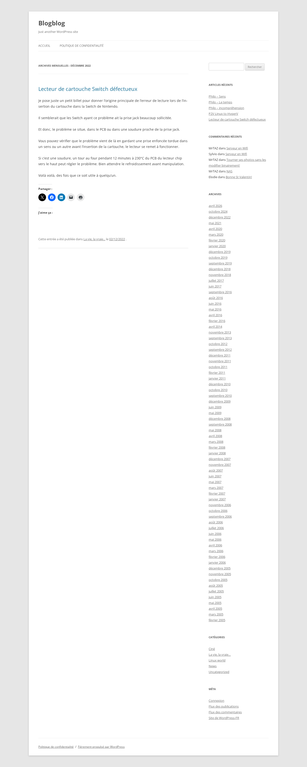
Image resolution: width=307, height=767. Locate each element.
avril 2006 (215, 545)
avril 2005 (215, 608)
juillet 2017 (216, 280)
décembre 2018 (219, 269)
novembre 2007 (220, 465)
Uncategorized (219, 672)
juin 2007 (215, 476)
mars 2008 (216, 441)
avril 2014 (215, 326)
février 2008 (217, 447)
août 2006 (216, 522)
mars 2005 (216, 614)
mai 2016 (215, 309)
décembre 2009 (219, 401)
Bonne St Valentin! (239, 177)
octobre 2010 (218, 390)
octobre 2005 (218, 580)
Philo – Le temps (220, 102)
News (213, 666)
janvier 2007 (217, 499)
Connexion (216, 700)
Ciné (212, 649)
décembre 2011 (219, 355)
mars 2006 (216, 551)
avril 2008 (215, 436)
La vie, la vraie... (94, 239)
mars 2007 (216, 488)
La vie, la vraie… (220, 654)
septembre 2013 (220, 338)
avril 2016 (215, 315)
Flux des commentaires (225, 712)
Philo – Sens (217, 96)
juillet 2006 (216, 528)
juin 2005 (215, 597)
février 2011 (217, 372)
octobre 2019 (218, 257)
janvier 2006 (217, 562)
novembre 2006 (220, 505)
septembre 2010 (220, 395)
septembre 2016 (220, 292)
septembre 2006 (220, 516)
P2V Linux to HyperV (223, 113)
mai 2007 (215, 482)
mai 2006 (215, 539)
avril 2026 (215, 206)
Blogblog (51, 23)
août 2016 (216, 298)
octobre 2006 (218, 511)
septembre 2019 (220, 263)
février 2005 (217, 620)
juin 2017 (215, 286)
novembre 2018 (220, 275)
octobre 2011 (218, 367)
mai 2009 (215, 413)
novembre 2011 (220, 361)
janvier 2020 (217, 246)
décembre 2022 (219, 217)
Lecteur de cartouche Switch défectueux (87, 88)
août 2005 (216, 585)
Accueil (44, 46)
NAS (229, 171)
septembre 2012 (220, 349)
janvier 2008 (217, 453)
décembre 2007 (219, 459)
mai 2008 (215, 430)
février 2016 (217, 321)
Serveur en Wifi (237, 148)
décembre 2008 (219, 418)
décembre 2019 (219, 252)
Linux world (217, 660)
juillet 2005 (216, 591)
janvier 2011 (217, 378)
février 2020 (217, 240)
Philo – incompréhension (226, 108)
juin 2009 (215, 407)
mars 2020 (216, 234)
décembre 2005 (219, 568)
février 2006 (217, 557)
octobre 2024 (218, 211)
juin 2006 (215, 534)
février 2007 (217, 493)
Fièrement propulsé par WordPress (101, 747)
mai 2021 (215, 223)
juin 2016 (215, 303)
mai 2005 (215, 603)
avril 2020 (215, 229)
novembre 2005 (220, 574)
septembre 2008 (220, 424)
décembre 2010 (219, 384)
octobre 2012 (218, 344)
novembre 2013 (220, 332)
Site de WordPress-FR (224, 718)
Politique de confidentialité (82, 46)
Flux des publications (224, 706)
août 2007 (216, 470)
